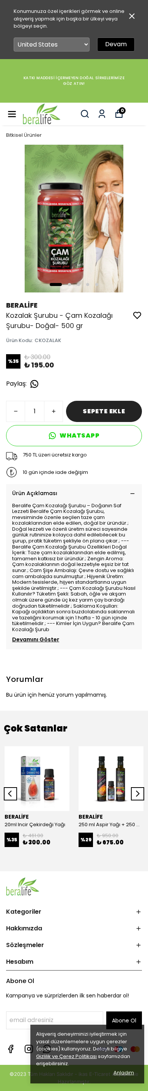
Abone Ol (124, 1020)
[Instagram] (28, 1048)
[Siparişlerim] (102, 114)
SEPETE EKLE (104, 411)
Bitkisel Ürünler (24, 135)
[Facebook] (10, 1048)
